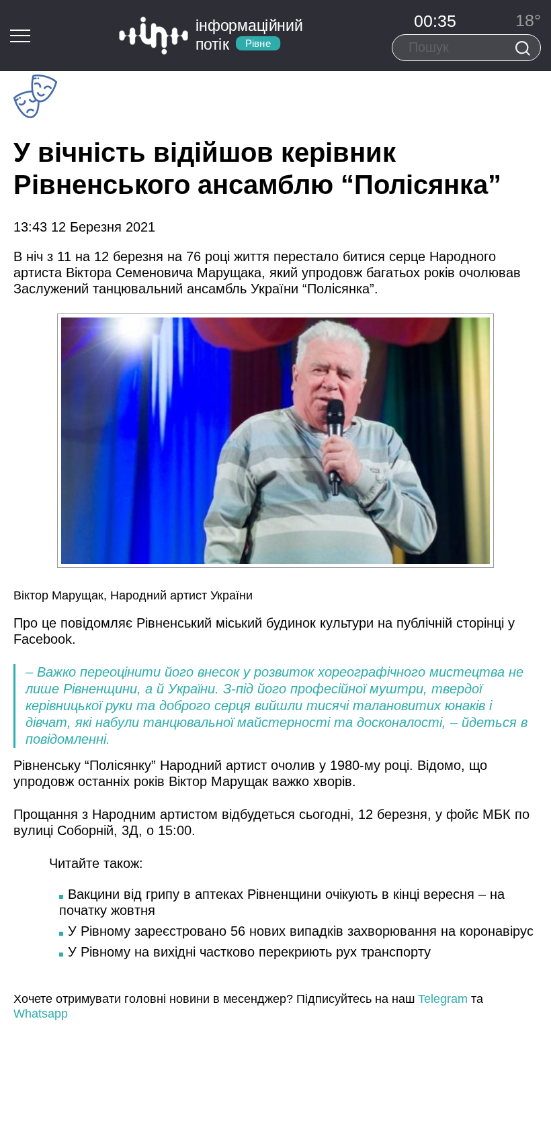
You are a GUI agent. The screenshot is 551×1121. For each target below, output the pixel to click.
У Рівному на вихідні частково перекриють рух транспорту (249, 951)
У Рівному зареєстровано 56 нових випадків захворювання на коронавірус (301, 931)
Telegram (443, 999)
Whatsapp (40, 1013)
